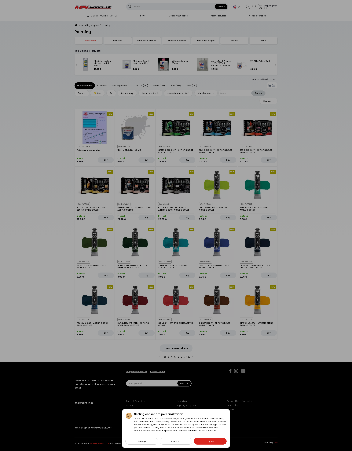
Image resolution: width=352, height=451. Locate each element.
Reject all (176, 441)
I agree (210, 441)
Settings (142, 441)
